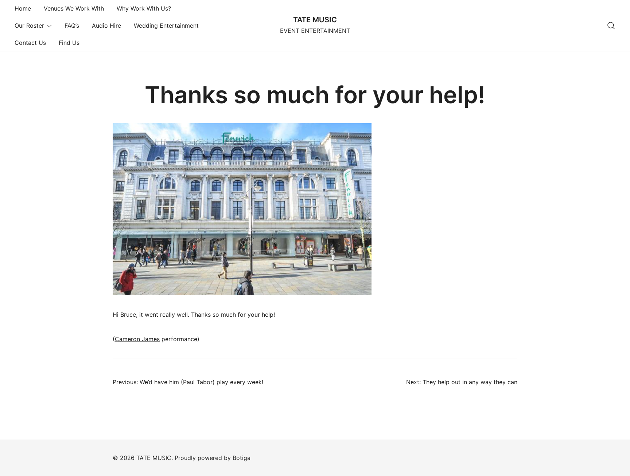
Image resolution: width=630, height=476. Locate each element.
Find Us (69, 42)
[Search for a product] (611, 25)
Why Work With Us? (144, 8)
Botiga (241, 457)
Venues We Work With (74, 8)
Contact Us (30, 42)
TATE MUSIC (315, 19)
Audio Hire (106, 25)
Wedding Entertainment (166, 25)
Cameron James (137, 339)
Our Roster (29, 25)
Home (23, 8)
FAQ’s (72, 25)
